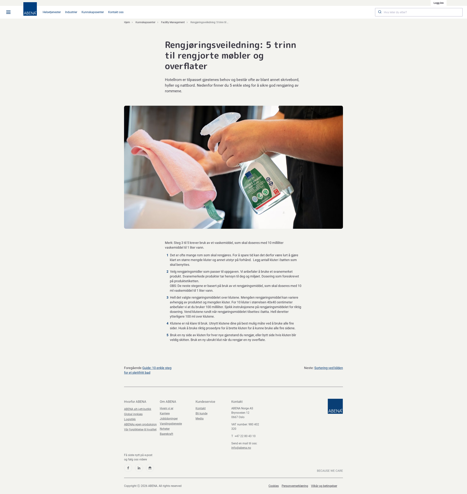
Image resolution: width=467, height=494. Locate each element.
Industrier (71, 12)
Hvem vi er (166, 408)
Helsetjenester (52, 12)
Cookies (274, 486)
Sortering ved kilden (328, 368)
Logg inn (439, 2)
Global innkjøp (133, 414)
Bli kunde (201, 413)
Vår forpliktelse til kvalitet (140, 429)
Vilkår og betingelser (324, 486)
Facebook (128, 468)
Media (200, 418)
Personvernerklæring (295, 486)
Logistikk (130, 419)
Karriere (165, 413)
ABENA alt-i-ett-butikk (137, 409)
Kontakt (201, 408)
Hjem (127, 22)
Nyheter (165, 429)
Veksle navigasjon (8, 12)
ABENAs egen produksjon (140, 424)
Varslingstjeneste (171, 423)
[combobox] (419, 12)
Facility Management (173, 22)
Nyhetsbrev (150, 468)
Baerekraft (166, 434)
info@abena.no (241, 447)
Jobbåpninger (169, 418)
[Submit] (379, 12)
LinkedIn (139, 468)
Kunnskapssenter (93, 12)
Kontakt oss (115, 12)
